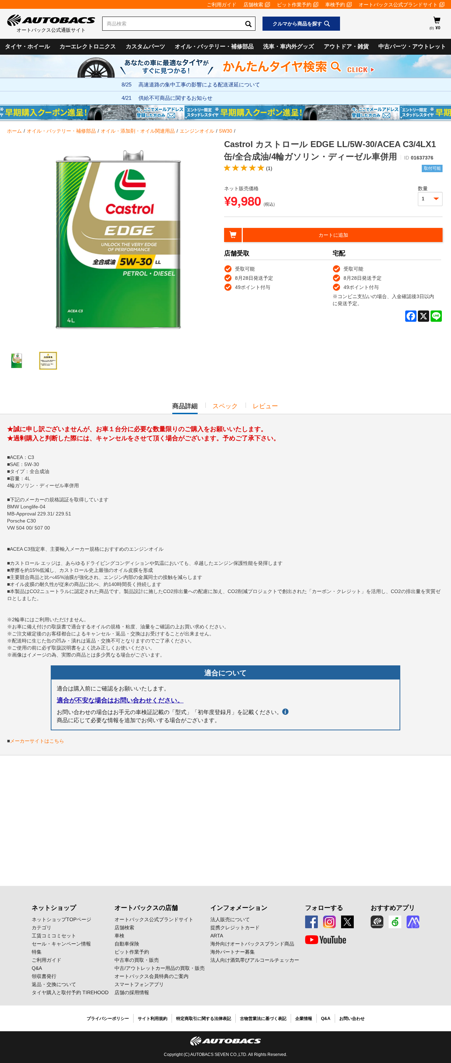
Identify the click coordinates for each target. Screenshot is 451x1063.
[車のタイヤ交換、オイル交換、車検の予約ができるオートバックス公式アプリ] (377, 922)
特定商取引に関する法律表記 (203, 1018)
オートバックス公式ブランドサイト (398, 4)
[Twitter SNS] (347, 922)
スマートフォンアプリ (139, 984)
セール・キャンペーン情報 (61, 944)
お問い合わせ (352, 1018)
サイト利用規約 (152, 1018)
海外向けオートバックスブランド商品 (252, 944)
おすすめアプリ (393, 907)
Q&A (37, 968)
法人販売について (230, 919)
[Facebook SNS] (311, 922)
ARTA (216, 935)
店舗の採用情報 (132, 992)
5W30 (225, 131)
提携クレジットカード (235, 927)
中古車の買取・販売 (137, 960)
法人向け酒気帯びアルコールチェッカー (254, 960)
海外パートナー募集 (232, 952)
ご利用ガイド (221, 4)
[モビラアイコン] (413, 922)
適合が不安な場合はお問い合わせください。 (120, 700)
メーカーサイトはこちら (37, 741)
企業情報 (303, 1018)
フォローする (324, 907)
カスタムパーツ (145, 46)
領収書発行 (44, 976)
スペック (225, 406)
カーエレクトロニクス (88, 46)
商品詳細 (185, 408)
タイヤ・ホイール (27, 46)
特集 (37, 952)
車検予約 (335, 4)
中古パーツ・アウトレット (412, 46)
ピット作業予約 (294, 4)
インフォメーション (238, 907)
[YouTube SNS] (325, 940)
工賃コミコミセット (54, 935)
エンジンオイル (197, 131)
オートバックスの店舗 (146, 907)
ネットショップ (54, 907)
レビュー (265, 406)
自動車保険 (127, 944)
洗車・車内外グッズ (288, 46)
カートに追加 (333, 235)
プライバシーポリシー (108, 1018)
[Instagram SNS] (329, 922)
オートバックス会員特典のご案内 (152, 976)
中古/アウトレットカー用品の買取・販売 (160, 968)
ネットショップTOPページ (61, 919)
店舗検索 (253, 4)
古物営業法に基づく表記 (263, 1018)
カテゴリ (41, 927)
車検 (119, 935)
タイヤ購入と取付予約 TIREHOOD (70, 992)
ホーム (14, 131)
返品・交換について (54, 984)
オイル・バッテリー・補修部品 (214, 46)
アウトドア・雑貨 (346, 46)
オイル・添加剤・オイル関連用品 (138, 131)
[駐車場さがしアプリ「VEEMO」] (395, 922)
